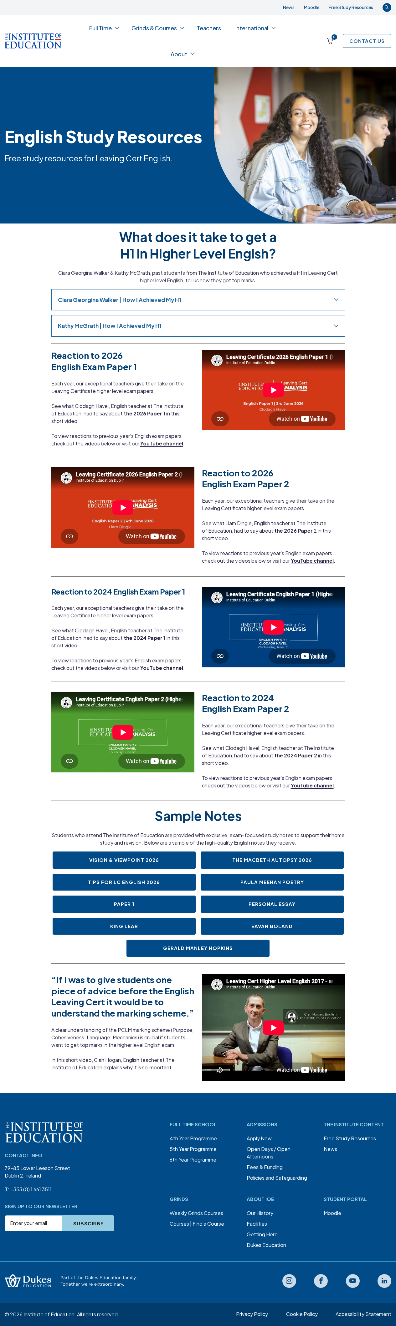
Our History (260, 1213)
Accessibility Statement (363, 1314)
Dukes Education (266, 1245)
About (179, 54)
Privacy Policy (252, 1314)
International (252, 28)
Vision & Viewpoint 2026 (124, 860)
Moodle (311, 7)
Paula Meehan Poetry (272, 882)
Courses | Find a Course (197, 1223)
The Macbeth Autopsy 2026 (272, 860)
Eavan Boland (272, 926)
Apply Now (259, 1138)
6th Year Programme (193, 1159)
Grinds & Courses (154, 28)
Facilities (257, 1223)
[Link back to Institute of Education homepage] (33, 40)
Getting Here (262, 1234)
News (289, 7)
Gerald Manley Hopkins (198, 948)
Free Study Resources (351, 7)
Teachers (209, 28)
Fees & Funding (265, 1167)
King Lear (124, 926)
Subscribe (88, 1223)
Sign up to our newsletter (41, 1206)
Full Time (100, 28)
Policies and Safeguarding (277, 1177)
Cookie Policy (302, 1314)
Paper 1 (124, 904)
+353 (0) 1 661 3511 (31, 1189)
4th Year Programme (193, 1138)
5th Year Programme (193, 1149)
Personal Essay (272, 904)
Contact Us (367, 41)
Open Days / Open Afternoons (269, 1153)
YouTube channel (161, 443)
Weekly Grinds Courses (196, 1213)
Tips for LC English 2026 (124, 882)
